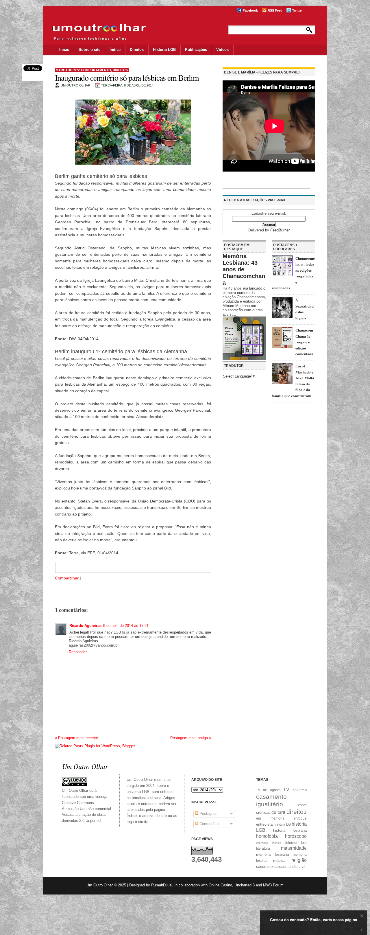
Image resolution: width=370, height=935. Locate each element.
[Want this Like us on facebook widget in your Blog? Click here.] (361, 929)
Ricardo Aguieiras (85, 625)
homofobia (267, 836)
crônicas (263, 812)
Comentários (209, 824)
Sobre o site (89, 49)
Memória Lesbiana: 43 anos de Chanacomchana (244, 269)
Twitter (297, 10)
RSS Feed (275, 10)
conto (302, 805)
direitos (120, 70)
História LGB (164, 49)
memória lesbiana (272, 854)
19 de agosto (268, 790)
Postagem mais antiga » (190, 738)
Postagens (207, 813)
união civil (296, 866)
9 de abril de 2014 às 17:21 (126, 625)
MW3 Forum (273, 885)
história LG (282, 824)
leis (304, 842)
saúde (261, 866)
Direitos (137, 49)
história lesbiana (290, 830)
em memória (270, 818)
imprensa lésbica (268, 842)
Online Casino (220, 885)
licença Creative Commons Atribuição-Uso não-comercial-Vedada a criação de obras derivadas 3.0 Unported (87, 808)
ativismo (300, 790)
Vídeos (222, 49)
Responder (78, 652)
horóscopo (296, 836)
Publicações (196, 49)
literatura (263, 848)
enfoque (300, 818)
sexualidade (277, 866)
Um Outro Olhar (99, 885)
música (279, 860)
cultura (278, 812)
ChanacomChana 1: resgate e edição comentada (304, 341)
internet (291, 842)
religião (299, 860)
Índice (115, 49)
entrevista (264, 824)
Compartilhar (67, 578)
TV (286, 789)
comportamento (96, 70)
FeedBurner (280, 230)
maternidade (294, 848)
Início (64, 49)
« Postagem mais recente (76, 738)
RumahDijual (161, 885)
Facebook (250, 10)
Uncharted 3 (244, 885)
